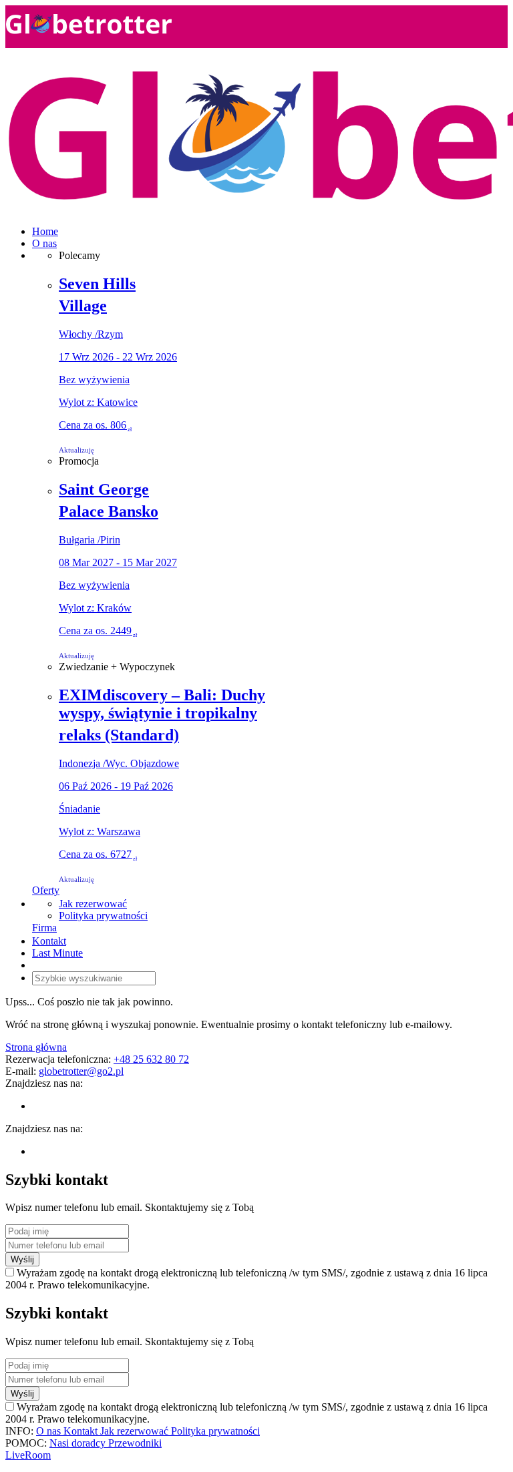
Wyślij (22, 1259)
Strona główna (36, 1047)
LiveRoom (28, 1455)
